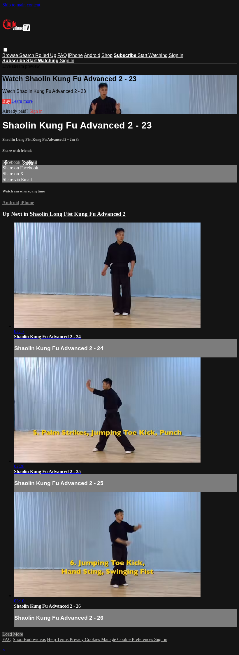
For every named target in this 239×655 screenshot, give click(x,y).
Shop (107, 55)
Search (27, 55)
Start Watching (153, 55)
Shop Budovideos (29, 639)
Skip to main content (21, 4)
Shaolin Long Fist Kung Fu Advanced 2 (34, 139)
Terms (63, 639)
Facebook (12, 162)
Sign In (67, 60)
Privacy (77, 639)
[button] (5, 50)
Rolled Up (45, 55)
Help (52, 639)
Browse (10, 55)
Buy (6, 101)
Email (31, 162)
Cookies (93, 639)
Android (92, 55)
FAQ (62, 55)
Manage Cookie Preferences (127, 639)
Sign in (176, 55)
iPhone (75, 55)
